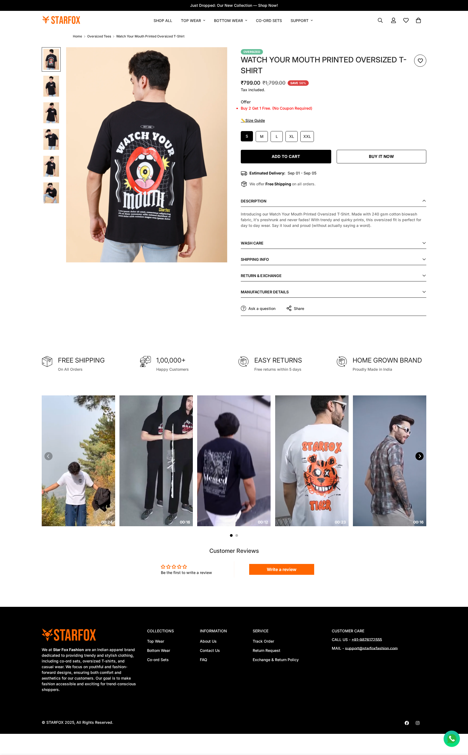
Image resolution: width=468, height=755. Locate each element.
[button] (418, 20)
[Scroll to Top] (457, 725)
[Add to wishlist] (420, 61)
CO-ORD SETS (269, 20)
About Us (208, 641)
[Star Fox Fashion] (61, 20)
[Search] (380, 20)
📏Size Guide (253, 120)
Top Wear (155, 641)
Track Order (263, 641)
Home (77, 36)
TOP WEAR (191, 20)
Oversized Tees (99, 36)
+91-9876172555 (367, 639)
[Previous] (48, 456)
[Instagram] (417, 723)
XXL (307, 136)
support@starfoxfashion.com (371, 648)
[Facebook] (407, 723)
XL (291, 136)
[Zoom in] (216, 59)
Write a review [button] (282, 569)
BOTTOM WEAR (228, 20)
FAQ (203, 659)
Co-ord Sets (158, 659)
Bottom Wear (158, 650)
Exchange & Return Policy (276, 659)
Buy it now (381, 156)
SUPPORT (299, 20)
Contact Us (210, 650)
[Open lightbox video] (82, 460)
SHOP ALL (163, 20)
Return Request (266, 650)
